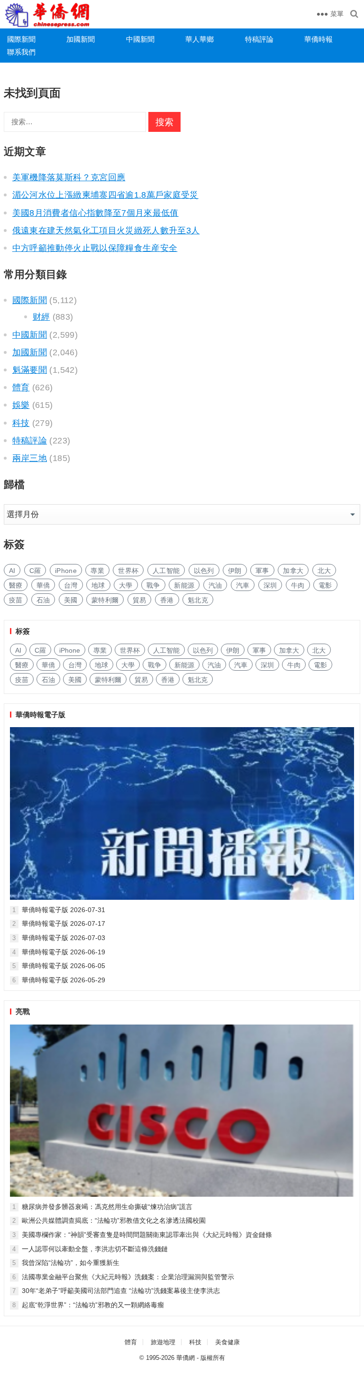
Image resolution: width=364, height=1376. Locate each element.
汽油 (215, 585)
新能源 (184, 585)
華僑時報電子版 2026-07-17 (63, 923)
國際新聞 (21, 39)
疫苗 (16, 600)
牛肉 (298, 585)
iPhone (66, 570)
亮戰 (23, 1011)
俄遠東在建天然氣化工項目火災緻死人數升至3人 (106, 230)
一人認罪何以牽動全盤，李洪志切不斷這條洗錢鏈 (95, 1249)
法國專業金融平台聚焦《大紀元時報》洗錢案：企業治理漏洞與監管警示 (128, 1277)
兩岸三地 (29, 458)
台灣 (71, 585)
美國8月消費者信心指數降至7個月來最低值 (95, 213)
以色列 (204, 570)
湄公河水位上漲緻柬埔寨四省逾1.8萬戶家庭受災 (105, 195)
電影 (325, 585)
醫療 (16, 585)
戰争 (153, 585)
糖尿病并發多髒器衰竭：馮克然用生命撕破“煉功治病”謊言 (107, 1206)
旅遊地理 (163, 1342)
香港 (167, 600)
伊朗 (235, 570)
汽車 (243, 585)
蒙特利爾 (104, 600)
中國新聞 (140, 39)
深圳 (270, 585)
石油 (43, 600)
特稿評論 (259, 39)
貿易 (139, 600)
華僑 (43, 585)
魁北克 (198, 600)
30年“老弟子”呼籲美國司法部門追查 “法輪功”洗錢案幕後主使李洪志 (121, 1290)
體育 (21, 387)
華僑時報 (318, 39)
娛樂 (21, 405)
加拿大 (293, 570)
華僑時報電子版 (40, 715)
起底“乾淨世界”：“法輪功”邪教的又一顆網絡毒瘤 (93, 1305)
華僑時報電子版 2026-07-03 (63, 938)
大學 (126, 585)
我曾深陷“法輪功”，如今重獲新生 (70, 1262)
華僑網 (185, 1357)
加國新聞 (80, 39)
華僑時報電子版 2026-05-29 (63, 980)
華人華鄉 (199, 39)
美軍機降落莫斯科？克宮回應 (69, 177)
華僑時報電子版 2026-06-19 (63, 952)
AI (12, 570)
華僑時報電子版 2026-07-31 (63, 910)
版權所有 (212, 1357)
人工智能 (166, 570)
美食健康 (227, 1342)
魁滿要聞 (29, 370)
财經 (41, 317)
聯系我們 (21, 52)
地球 (98, 585)
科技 (21, 423)
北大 (324, 570)
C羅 (35, 570)
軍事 (262, 570)
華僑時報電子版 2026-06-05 (63, 966)
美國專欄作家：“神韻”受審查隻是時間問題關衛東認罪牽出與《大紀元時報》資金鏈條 (147, 1234)
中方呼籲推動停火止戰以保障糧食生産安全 (95, 248)
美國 (71, 600)
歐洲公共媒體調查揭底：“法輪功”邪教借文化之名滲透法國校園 (114, 1220)
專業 (97, 570)
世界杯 (128, 570)
